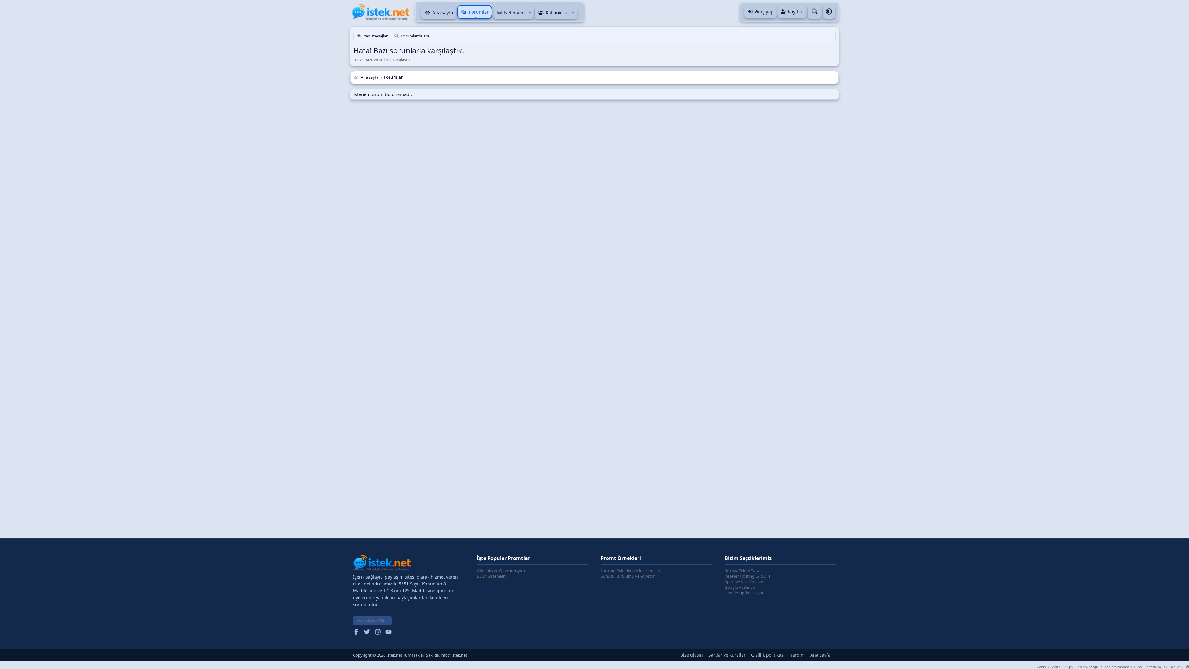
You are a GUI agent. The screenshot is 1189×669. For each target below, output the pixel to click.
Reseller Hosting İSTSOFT (748, 576)
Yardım (797, 655)
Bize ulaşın (691, 655)
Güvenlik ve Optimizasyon (501, 570)
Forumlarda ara (415, 36)
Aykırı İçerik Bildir (372, 620)
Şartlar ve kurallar (727, 655)
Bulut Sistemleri (491, 576)
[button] (530, 12)
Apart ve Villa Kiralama (745, 581)
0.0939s (1136, 666)
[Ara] (815, 12)
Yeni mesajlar (376, 36)
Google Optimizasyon (744, 593)
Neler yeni (515, 12)
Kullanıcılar (557, 12)
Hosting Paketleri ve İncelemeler (630, 570)
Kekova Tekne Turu (742, 570)
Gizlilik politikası (768, 655)
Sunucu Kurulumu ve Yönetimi (628, 576)
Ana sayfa (442, 12)
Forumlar (479, 12)
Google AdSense (740, 587)
